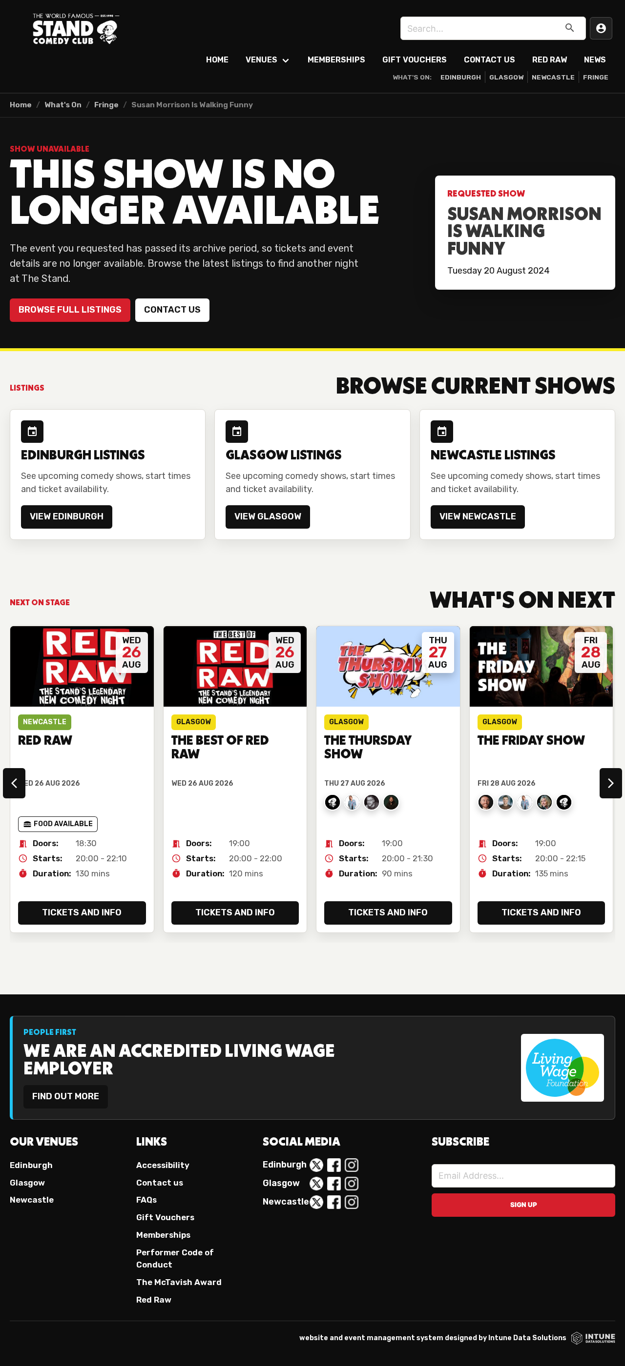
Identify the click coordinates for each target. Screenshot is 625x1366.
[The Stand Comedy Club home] (76, 28)
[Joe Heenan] (371, 802)
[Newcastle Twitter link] (316, 1202)
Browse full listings (70, 309)
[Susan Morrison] (544, 802)
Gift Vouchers (414, 59)
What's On (63, 104)
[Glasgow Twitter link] (316, 1183)
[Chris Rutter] (505, 802)
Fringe (595, 77)
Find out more (65, 1096)
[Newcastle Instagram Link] (351, 1202)
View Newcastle (477, 516)
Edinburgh (460, 77)
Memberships (336, 59)
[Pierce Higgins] (486, 802)
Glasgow (506, 77)
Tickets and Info (82, 912)
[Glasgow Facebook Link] (334, 1183)
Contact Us (489, 59)
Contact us (172, 309)
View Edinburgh (67, 516)
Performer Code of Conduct (175, 1258)
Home (217, 59)
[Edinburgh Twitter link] (316, 1165)
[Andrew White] (564, 802)
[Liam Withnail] (391, 802)
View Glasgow (267, 516)
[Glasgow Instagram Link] (351, 1183)
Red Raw (549, 59)
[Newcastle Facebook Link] (334, 1202)
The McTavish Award (179, 1282)
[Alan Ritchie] (332, 802)
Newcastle (553, 77)
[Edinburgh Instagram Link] (351, 1165)
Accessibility (162, 1165)
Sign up (523, 1204)
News (595, 59)
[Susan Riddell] (352, 802)
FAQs (146, 1200)
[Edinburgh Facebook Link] (334, 1165)
